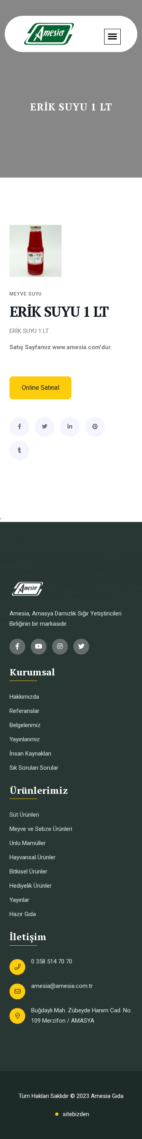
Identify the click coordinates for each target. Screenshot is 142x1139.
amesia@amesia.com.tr (62, 985)
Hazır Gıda (22, 914)
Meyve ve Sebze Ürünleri (40, 828)
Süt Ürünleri (24, 814)
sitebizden (76, 1114)
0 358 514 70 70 (51, 961)
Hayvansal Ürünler (32, 857)
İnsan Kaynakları (30, 753)
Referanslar (24, 710)
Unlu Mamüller (27, 843)
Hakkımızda (24, 696)
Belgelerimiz (25, 725)
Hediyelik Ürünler (30, 885)
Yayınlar (19, 899)
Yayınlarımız (24, 739)
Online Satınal (40, 387)
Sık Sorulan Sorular (33, 767)
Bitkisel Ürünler (28, 871)
